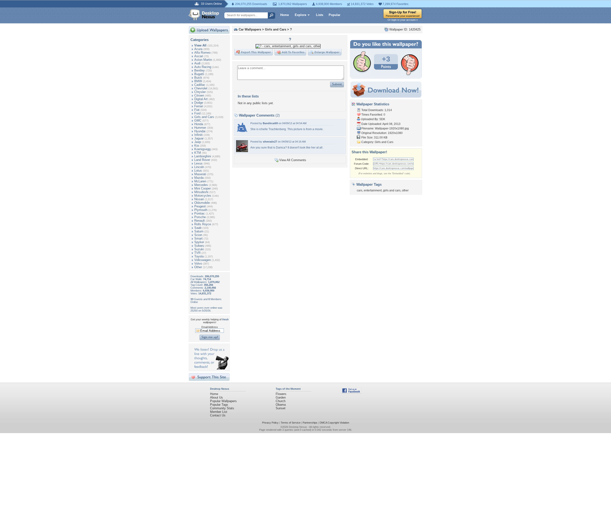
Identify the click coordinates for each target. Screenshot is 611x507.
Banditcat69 (270, 123)
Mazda (199, 177)
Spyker (199, 242)
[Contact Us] (211, 368)
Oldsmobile (202, 203)
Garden (281, 397)
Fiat (197, 110)
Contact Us (218, 415)
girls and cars (391, 190)
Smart (198, 238)
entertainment (373, 190)
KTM (197, 152)
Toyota (199, 256)
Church (280, 401)
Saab (197, 228)
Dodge (198, 102)
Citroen (199, 95)
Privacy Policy (270, 422)
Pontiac (199, 213)
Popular (334, 15)
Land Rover (202, 160)
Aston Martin (203, 59)
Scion (198, 235)
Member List (218, 412)
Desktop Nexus (298, 426)
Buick (198, 77)
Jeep (197, 142)
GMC (197, 120)
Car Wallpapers (250, 29)
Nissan (199, 199)
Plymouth (200, 210)
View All (200, 45)
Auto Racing (202, 67)
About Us (216, 397)
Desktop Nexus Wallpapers (204, 14)
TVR (197, 253)
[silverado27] (242, 151)
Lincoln (199, 167)
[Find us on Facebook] (351, 392)
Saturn (198, 231)
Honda (198, 124)
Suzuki (199, 249)
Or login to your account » (403, 19)
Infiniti (198, 135)
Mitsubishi (201, 192)
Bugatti (199, 74)
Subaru (199, 245)
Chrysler (200, 92)
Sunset (280, 408)
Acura (198, 49)
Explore (300, 15)
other (405, 190)
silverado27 (270, 141)
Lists (319, 15)
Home (284, 15)
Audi (197, 63)
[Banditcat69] (242, 132)
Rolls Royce (202, 224)
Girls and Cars (204, 117)
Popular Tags (219, 404)
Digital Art (201, 99)
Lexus (198, 163)
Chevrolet (200, 88)
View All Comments (292, 160)
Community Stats (222, 408)
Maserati (200, 174)
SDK (382, 119)
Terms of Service (290, 422)
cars (359, 190)
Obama (281, 404)
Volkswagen (202, 260)
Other (198, 267)
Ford (197, 113)
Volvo (198, 263)
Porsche (200, 217)
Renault (199, 220)
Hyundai (199, 131)
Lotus (198, 170)
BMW (198, 81)
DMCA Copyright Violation (334, 422)
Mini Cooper (202, 188)
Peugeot (200, 206)
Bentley (199, 70)
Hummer (200, 127)
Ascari (198, 56)
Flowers (281, 394)
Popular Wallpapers (223, 401)
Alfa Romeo (202, 52)
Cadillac (199, 85)
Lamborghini (202, 156)
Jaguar (199, 138)
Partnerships (310, 422)
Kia (196, 145)
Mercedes (201, 185)
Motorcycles (202, 195)
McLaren (200, 181)
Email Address (209, 327)
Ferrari (198, 106)
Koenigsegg (202, 149)
